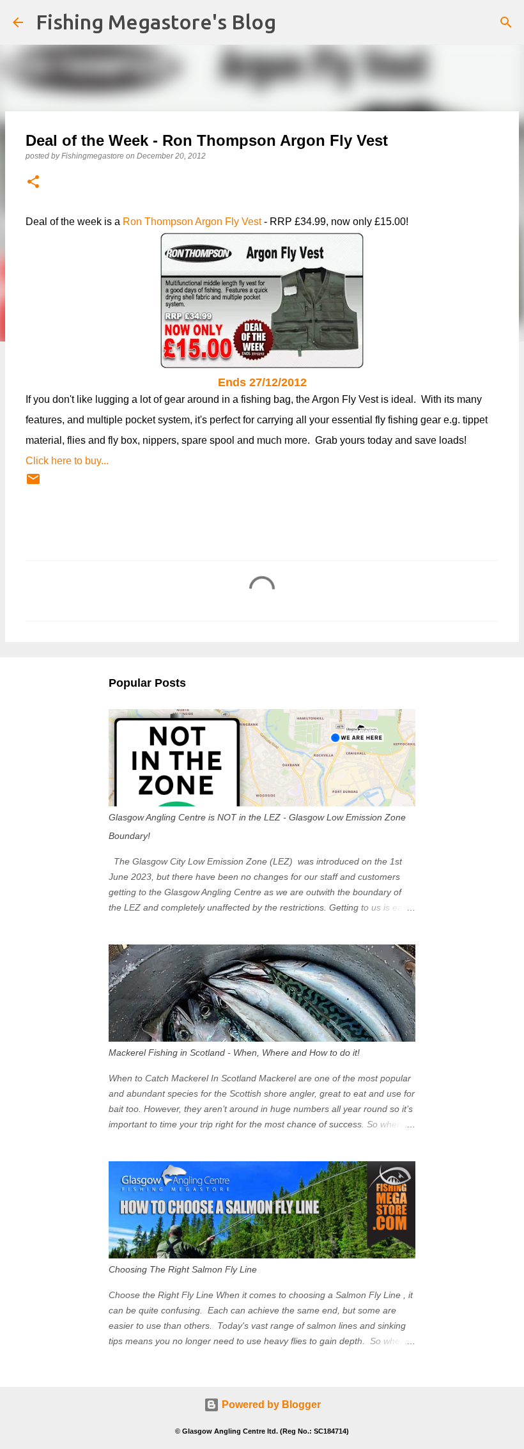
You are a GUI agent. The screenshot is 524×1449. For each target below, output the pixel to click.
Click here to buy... (67, 460)
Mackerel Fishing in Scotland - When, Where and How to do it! (234, 1052)
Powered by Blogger (270, 1404)
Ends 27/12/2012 (262, 382)
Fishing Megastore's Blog (156, 21)
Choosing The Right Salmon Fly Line (183, 1269)
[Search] (506, 22)
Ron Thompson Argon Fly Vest (192, 221)
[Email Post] (33, 484)
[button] (33, 182)
